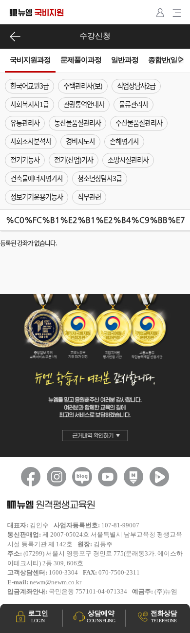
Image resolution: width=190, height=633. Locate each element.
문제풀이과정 (80, 60)
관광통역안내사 (83, 104)
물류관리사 (133, 104)
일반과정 (124, 60)
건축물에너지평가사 (36, 178)
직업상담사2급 (136, 85)
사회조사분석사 (30, 141)
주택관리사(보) (82, 85)
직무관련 (89, 196)
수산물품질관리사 (138, 122)
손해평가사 (124, 141)
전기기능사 (24, 159)
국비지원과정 (30, 60)
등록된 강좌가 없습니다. (28, 242)
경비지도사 (80, 141)
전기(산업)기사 (73, 159)
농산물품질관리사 (77, 122)
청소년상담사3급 (99, 178)
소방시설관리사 (128, 159)
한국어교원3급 (29, 85)
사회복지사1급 (29, 104)
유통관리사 (24, 122)
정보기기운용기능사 (36, 196)
